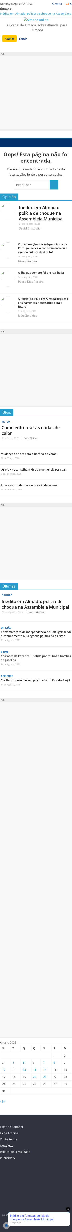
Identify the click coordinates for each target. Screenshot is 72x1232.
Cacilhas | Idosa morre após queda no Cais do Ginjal (35, 680)
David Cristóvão (30, 228)
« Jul (3, 1101)
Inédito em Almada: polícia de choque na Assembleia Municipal (41, 213)
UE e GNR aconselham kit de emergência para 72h (34, 469)
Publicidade (8, 1158)
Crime (4, 652)
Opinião (9, 196)
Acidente (7, 676)
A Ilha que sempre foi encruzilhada (41, 272)
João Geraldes (27, 315)
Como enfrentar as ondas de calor (31, 430)
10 (3, 1069)
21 (44, 1077)
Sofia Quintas (31, 438)
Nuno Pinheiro (28, 261)
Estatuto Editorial (11, 1127)
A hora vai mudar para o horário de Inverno (30, 485)
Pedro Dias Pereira (31, 282)
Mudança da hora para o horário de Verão (29, 454)
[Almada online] (4, 142)
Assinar (9, 38)
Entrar (23, 38)
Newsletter (7, 1145)
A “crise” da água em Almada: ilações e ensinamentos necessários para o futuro (43, 302)
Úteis (6, 412)
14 (44, 1069)
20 (34, 1077)
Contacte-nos (9, 1139)
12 (24, 1069)
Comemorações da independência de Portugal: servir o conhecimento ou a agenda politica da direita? (42, 248)
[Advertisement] (36, 92)
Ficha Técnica (9, 1133)
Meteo (6, 421)
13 (34, 1069)
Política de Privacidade (15, 1152)
